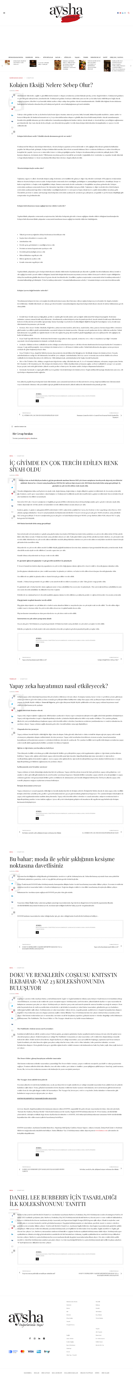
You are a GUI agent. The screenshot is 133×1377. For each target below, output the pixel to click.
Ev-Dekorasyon (100, 1338)
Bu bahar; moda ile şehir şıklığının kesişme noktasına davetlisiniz (62, 862)
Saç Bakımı (99, 1315)
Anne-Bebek (69, 1338)
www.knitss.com (101, 1130)
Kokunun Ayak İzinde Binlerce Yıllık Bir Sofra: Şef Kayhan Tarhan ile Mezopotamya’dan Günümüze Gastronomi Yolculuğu (69, 65)
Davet (68, 1351)
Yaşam (97, 1328)
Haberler (29, 57)
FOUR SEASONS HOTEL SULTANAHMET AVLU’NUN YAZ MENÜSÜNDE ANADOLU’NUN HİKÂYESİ (94, 65)
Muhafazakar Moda (15, 57)
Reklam (36, 1373)
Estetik (98, 1308)
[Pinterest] (44, 1339)
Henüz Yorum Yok (20, 426)
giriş (28, 438)
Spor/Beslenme (70, 1345)
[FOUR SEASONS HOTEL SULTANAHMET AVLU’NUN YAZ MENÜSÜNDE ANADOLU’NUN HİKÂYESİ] (82, 65)
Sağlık (20, 78)
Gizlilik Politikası (86, 1373)
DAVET (105, 57)
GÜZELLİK (67, 57)
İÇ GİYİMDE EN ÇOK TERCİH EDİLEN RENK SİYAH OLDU (64, 466)
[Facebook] (30, 1339)
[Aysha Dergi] (66, 13)
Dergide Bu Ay (96, 57)
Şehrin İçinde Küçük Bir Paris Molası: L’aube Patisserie (19, 62)
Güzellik (98, 1301)
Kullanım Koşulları (71, 1373)
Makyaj (98, 1305)
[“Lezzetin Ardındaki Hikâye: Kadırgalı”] (33, 63)
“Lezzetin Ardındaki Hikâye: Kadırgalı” (43, 63)
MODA (37, 57)
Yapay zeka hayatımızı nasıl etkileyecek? (59, 685)
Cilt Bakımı (98, 1311)
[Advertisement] (66, 40)
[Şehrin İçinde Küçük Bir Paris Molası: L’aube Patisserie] (7, 62)
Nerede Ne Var (100, 1345)
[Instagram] (35, 1339)
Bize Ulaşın (105, 1373)
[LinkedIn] (39, 1339)
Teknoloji (13, 679)
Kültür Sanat (99, 1342)
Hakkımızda (28, 1373)
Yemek (85, 57)
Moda (11, 456)
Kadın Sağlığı (14, 78)
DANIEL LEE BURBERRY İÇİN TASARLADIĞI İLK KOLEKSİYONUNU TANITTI (63, 1200)
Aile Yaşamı (99, 1332)
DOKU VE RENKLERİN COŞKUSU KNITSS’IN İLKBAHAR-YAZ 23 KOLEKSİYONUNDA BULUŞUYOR (63, 981)
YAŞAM (77, 57)
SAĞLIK (57, 57)
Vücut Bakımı (99, 1318)
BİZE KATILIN (45, 1373)
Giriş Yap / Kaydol (116, 57)
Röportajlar (48, 57)
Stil (67, 1311)
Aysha (17, 90)
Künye (97, 1373)
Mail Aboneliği (57, 1373)
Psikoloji (68, 1348)
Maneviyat (98, 1335)
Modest (68, 1315)
